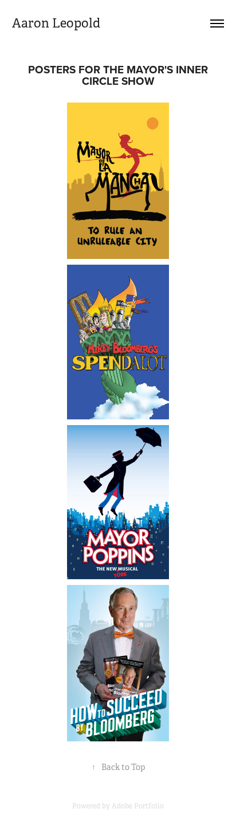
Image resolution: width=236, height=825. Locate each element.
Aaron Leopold (56, 23)
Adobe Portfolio (138, 806)
